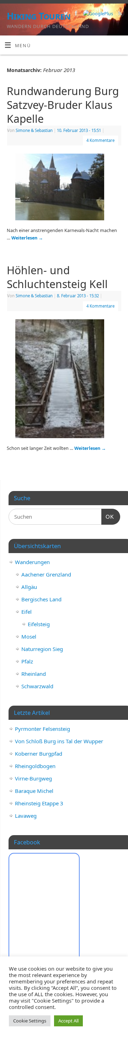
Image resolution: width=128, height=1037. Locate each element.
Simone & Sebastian (34, 130)
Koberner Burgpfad (38, 753)
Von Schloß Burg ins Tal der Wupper (59, 741)
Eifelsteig (39, 624)
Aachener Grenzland (46, 574)
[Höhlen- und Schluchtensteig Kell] (64, 380)
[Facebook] (75, 14)
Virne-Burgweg (33, 778)
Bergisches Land (41, 599)
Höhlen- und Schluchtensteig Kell (57, 277)
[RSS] (119, 14)
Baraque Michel (34, 790)
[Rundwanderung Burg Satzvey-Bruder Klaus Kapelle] (64, 188)
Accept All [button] (68, 1020)
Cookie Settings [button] (29, 1020)
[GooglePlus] (97, 13)
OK (107, 516)
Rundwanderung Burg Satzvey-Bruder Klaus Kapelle (63, 105)
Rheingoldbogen (35, 766)
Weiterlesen (27, 238)
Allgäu (29, 586)
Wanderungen (32, 562)
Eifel (26, 611)
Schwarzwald (37, 686)
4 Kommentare (100, 140)
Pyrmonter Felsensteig (42, 728)
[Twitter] (65, 14)
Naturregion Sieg (42, 648)
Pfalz (27, 661)
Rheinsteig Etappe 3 (39, 803)
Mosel (28, 636)
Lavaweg (26, 815)
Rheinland (33, 673)
